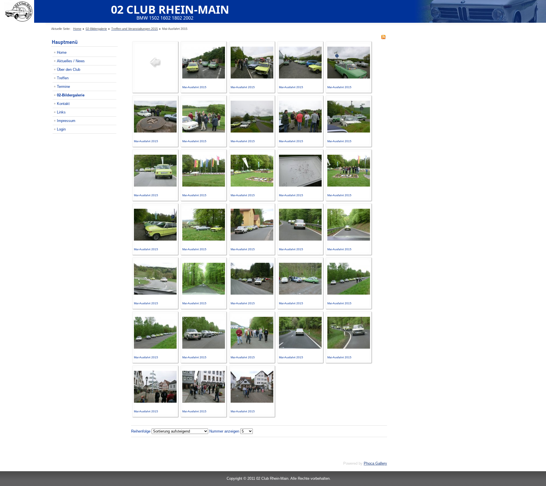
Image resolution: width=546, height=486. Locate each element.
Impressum (66, 121)
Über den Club (68, 69)
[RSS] (383, 38)
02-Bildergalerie (70, 95)
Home (62, 52)
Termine (63, 86)
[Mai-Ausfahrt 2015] (203, 77)
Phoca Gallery (375, 463)
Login (61, 129)
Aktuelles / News (71, 61)
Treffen (63, 78)
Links (61, 112)
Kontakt (63, 104)
